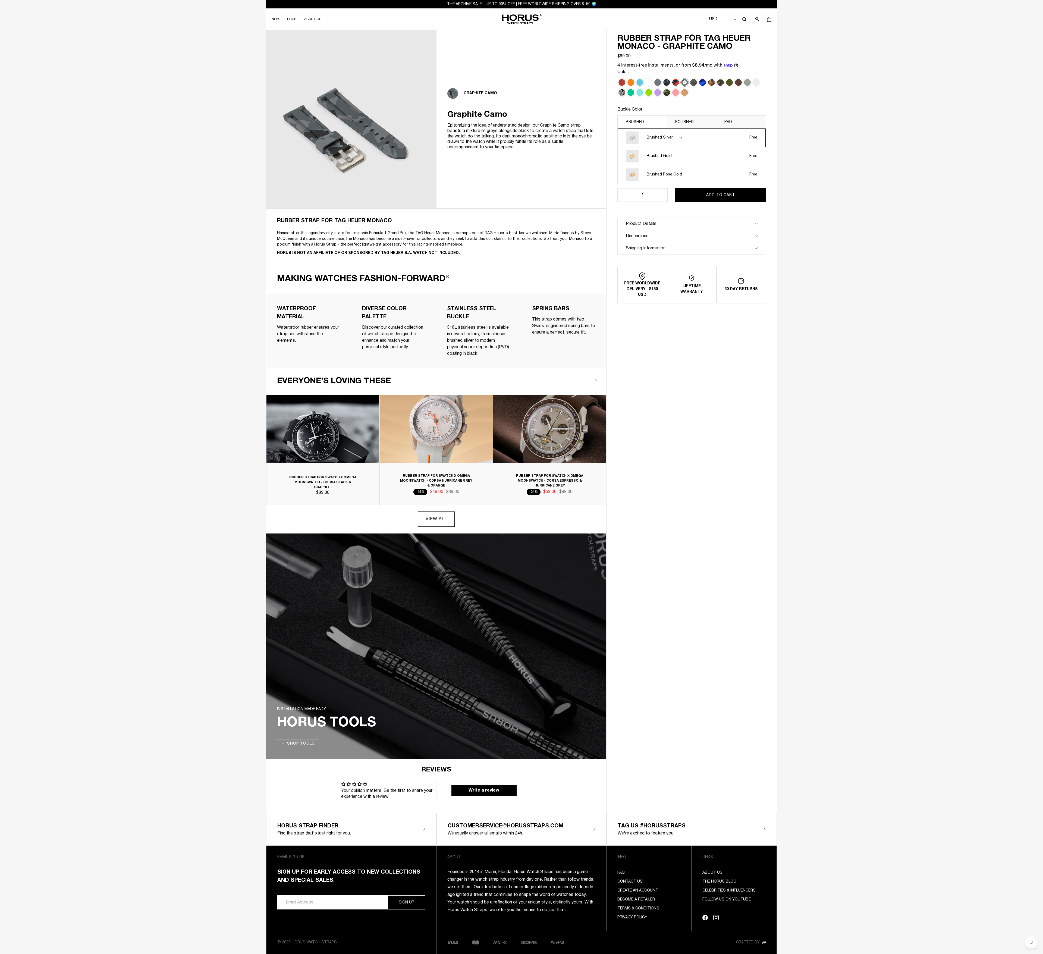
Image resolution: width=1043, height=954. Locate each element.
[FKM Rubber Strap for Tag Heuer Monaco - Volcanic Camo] (675, 82)
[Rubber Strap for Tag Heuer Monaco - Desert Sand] (684, 92)
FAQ (621, 872)
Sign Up (406, 902)
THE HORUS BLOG (719, 881)
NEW (275, 19)
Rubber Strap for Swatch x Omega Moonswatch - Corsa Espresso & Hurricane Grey (549, 480)
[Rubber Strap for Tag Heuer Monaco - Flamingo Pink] (675, 92)
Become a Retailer (636, 899)
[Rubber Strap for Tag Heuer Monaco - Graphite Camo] (684, 82)
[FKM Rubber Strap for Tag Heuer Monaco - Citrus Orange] (630, 82)
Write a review (484, 790)
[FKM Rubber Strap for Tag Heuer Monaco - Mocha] (738, 82)
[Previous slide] (579, 380)
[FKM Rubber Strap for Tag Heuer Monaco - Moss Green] (729, 82)
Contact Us (630, 881)
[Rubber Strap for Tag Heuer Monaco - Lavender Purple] (657, 92)
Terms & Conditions (638, 908)
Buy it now (720, 208)
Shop (291, 19)
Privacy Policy (632, 917)
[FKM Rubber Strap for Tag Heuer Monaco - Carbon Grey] (657, 82)
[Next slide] (595, 380)
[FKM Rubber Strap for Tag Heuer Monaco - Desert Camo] (711, 82)
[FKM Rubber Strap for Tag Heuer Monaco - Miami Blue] (639, 82)
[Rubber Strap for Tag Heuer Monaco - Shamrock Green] (630, 92)
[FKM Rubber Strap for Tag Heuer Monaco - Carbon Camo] (666, 82)
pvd (728, 122)
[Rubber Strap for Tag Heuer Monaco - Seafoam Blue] (639, 92)
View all (436, 519)
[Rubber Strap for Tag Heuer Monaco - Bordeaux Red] (621, 82)
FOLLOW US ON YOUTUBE (726, 899)
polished (684, 122)
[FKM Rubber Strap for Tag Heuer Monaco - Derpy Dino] (693, 82)
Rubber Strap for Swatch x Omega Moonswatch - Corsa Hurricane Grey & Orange (436, 480)
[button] (744, 19)
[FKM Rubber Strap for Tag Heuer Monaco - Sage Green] (747, 82)
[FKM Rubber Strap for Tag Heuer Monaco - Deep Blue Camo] (702, 82)
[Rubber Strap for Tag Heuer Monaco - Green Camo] (666, 92)
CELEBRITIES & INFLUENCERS (729, 890)
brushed (635, 122)
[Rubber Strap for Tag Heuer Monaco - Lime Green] (648, 92)
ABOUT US (312, 19)
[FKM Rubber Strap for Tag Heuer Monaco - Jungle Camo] (720, 82)
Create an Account (637, 890)
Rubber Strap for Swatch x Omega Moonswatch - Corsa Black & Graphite (322, 482)
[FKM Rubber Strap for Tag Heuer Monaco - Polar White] (648, 82)
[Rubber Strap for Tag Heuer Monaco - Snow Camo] (621, 92)
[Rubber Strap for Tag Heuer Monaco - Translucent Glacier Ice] (756, 82)
